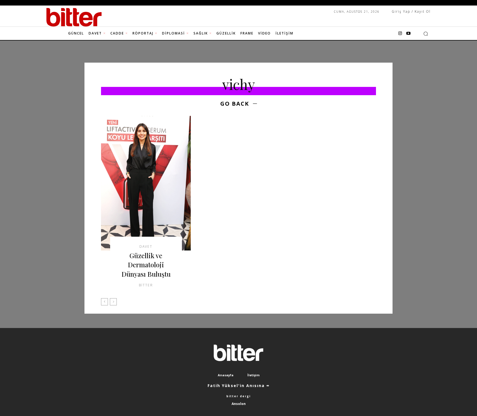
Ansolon (239, 403)
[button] (426, 34)
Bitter (146, 285)
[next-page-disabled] (113, 301)
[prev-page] (104, 301)
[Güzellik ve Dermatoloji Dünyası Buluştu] (146, 183)
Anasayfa (226, 375)
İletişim (253, 375)
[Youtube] (408, 34)
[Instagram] (400, 34)
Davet (145, 246)
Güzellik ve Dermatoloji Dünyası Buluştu (146, 264)
